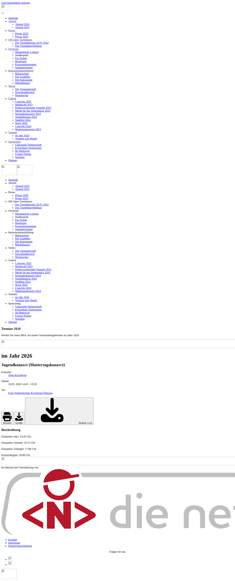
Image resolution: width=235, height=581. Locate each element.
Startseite (13, 18)
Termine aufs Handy (26, 138)
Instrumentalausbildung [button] (21, 232)
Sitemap (12, 160)
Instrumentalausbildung (21, 70)
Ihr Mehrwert (22, 151)
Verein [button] (11, 247)
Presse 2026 (21, 33)
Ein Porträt (21, 58)
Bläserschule (22, 73)
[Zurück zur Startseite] (5, 9)
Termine (12, 132)
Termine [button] (12, 294)
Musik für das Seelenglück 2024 (32, 110)
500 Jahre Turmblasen (20, 39)
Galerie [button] (12, 260)
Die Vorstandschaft (25, 89)
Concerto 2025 (23, 101)
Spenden (20, 157)
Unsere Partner (23, 154)
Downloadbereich (25, 92)
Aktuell (12, 21)
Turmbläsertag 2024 (26, 117)
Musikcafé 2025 (24, 104)
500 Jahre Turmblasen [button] (20, 201)
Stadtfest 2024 (23, 120)
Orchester (13, 49)
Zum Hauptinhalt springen (15, 2)
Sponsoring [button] (14, 303)
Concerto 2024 (23, 126)
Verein (11, 86)
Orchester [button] (13, 210)
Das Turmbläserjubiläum (28, 45)
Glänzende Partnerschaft (28, 144)
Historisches (21, 95)
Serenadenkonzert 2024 (28, 113)
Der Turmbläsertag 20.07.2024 (32, 42)
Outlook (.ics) (85, 423)
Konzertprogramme (25, 64)
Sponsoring (14, 141)
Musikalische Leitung (27, 52)
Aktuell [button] (12, 182)
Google (19, 423)
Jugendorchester (24, 67)
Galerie (12, 98)
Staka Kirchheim (17, 375)
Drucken (7, 423)
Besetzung (20, 61)
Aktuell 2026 (22, 24)
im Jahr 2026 (22, 135)
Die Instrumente (24, 79)
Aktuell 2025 (22, 27)
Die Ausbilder (22, 76)
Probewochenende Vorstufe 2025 (33, 107)
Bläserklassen (22, 83)
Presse (11, 30)
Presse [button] (11, 192)
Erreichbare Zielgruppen (28, 147)
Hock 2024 (21, 123)
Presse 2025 (21, 36)
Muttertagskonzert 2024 (28, 129)
